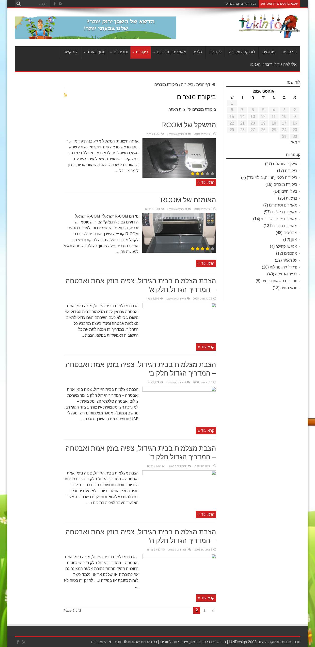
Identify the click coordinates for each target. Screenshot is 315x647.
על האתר (290, 260)
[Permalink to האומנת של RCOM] (179, 251)
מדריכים (290, 233)
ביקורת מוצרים (285, 184)
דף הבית (290, 52)
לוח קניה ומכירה (242, 52)
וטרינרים (121, 52)
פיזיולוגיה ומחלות (283, 267)
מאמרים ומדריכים (171, 52)
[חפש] (18, 3)
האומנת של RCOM (188, 200)
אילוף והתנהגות (285, 164)
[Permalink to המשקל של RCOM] (179, 176)
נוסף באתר (96, 52)
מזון (294, 239)
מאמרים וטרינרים (283, 205)
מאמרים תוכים (285, 226)
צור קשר (71, 52)
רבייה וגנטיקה (286, 274)
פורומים (268, 52)
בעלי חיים (289, 191)
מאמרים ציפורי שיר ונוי (279, 219)
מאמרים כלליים (284, 212)
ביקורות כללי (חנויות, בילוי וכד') (272, 177)
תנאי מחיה (289, 288)
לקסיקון (215, 52)
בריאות (291, 198)
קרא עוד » (206, 182)
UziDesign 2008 (243, 642)
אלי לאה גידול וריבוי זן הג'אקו (273, 65)
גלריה (197, 52)
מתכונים (290, 253)
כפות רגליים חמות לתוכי (240, 3)
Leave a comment (177, 134)
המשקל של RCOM (188, 125)
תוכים (164, 642)
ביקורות (142, 52)
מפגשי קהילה (286, 246)
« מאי (295, 142)
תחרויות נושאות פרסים (279, 281)
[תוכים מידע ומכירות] (269, 34)
